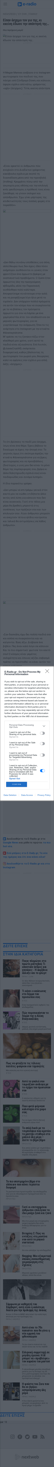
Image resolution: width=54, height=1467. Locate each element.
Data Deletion (10, 795)
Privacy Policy (44, 795)
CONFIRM (16, 784)
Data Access (27, 795)
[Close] (48, 672)
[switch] (42, 733)
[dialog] (27, 733)
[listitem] (27, 726)
